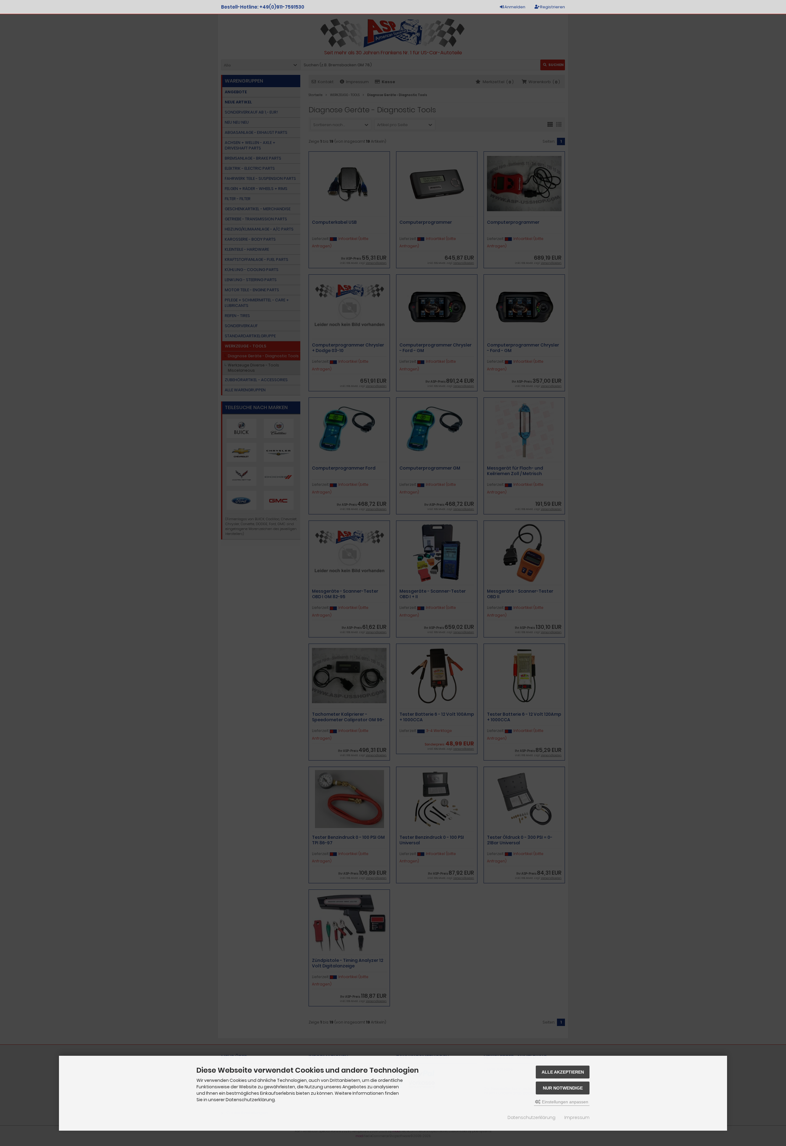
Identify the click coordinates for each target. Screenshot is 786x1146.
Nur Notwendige (563, 1088)
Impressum (577, 1117)
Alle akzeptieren (563, 1072)
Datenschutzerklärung (531, 1117)
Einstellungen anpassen (564, 1101)
